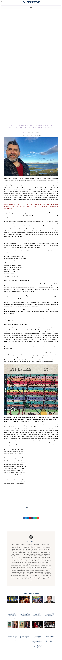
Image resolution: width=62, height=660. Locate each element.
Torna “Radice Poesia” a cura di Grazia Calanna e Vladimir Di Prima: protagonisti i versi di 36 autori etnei (37, 614)
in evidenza (33, 507)
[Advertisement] (31, 497)
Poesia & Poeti (35, 132)
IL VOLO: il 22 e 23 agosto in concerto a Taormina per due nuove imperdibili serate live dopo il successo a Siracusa (49, 639)
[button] (60, 2)
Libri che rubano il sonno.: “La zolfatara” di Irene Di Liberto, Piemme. (25, 637)
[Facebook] (2, 2)
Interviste (28, 132)
